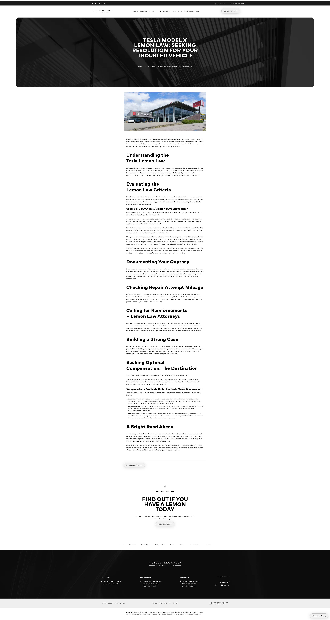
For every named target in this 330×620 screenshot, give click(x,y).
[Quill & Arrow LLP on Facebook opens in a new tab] (95, 3)
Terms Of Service (157, 603)
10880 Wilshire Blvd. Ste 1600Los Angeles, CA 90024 (112, 582)
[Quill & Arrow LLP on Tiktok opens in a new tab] (105, 3)
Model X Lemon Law (190, 388)
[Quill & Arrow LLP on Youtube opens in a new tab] (98, 3)
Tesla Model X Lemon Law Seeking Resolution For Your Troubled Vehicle (170, 66)
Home (140, 66)
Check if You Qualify (230, 11)
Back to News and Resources (134, 465)
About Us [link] (135, 11)
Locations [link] (199, 11)
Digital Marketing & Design (220, 603)
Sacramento (184, 577)
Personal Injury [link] (153, 11)
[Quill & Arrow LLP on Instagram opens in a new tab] (92, 3)
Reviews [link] (173, 11)
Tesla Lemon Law (145, 160)
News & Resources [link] (189, 11)
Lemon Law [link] (143, 11)
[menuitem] (92, 3)
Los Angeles (105, 577)
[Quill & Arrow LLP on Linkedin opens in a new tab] (102, 3)
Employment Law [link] (164, 11)
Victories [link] (179, 11)
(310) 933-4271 (197, 614)
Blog (145, 66)
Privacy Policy (167, 603)
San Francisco (145, 577)
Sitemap (175, 603)
